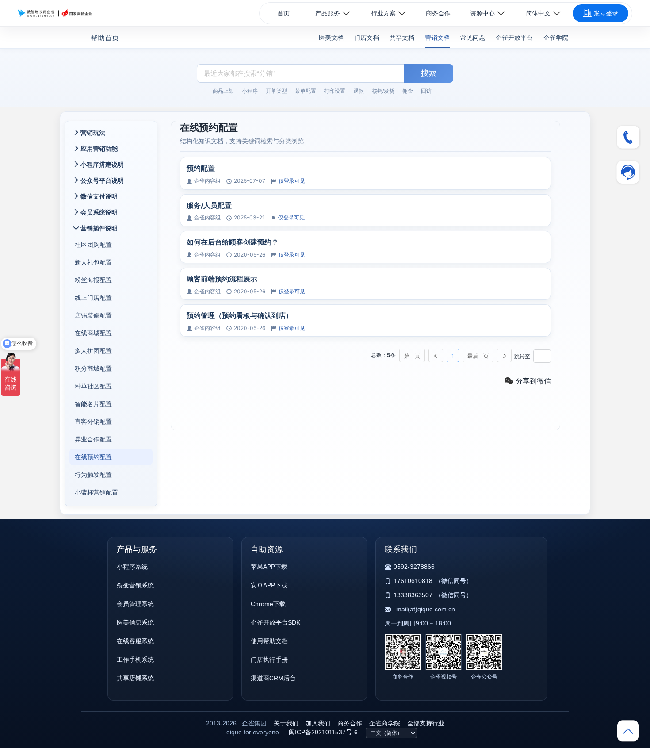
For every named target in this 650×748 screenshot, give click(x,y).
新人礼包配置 (93, 262)
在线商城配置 (93, 333)
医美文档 (331, 37)
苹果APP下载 (269, 566)
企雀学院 (555, 37)
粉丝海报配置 (93, 280)
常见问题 (472, 37)
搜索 (428, 73)
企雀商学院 (384, 723)
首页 (283, 13)
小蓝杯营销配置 (96, 492)
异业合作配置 (93, 439)
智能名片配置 (93, 403)
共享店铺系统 (135, 678)
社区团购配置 (93, 244)
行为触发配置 (93, 474)
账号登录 (605, 13)
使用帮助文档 (269, 640)
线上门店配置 (93, 297)
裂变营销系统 (135, 585)
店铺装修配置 (93, 315)
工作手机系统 (135, 659)
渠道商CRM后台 (273, 678)
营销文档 (437, 37)
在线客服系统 (135, 640)
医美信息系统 (135, 622)
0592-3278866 (414, 566)
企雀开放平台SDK (275, 622)
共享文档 (402, 37)
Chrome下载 (268, 603)
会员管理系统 (135, 603)
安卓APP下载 (269, 585)
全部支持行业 (425, 723)
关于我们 (286, 723)
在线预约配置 (93, 456)
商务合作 (438, 13)
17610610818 (413, 580)
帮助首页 (105, 38)
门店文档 (366, 37)
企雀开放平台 (514, 37)
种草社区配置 (93, 386)
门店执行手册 (269, 659)
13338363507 (413, 594)
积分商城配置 (93, 368)
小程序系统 (132, 566)
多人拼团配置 (93, 350)
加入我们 (318, 723)
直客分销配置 (93, 421)
